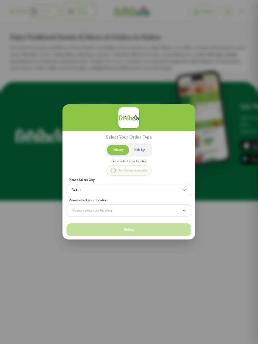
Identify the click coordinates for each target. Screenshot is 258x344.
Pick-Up (139, 150)
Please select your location (88, 200)
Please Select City (82, 180)
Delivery (118, 150)
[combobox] (72, 190)
